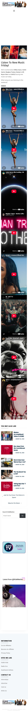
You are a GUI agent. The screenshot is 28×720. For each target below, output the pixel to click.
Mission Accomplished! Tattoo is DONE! (19, 434)
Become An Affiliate (7, 649)
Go (22, 516)
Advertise (4, 683)
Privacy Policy (5, 653)
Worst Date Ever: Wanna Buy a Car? (19, 461)
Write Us (4, 691)
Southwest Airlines (7, 670)
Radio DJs (4, 666)
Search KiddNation (8, 512)
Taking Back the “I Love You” (20, 485)
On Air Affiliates (6, 645)
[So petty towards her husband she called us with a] (14, 596)
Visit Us (3, 687)
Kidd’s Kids (4, 662)
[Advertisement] (14, 27)
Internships (4, 679)
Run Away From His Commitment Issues (19, 448)
